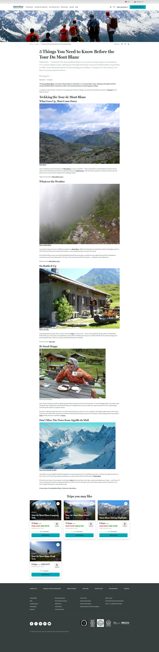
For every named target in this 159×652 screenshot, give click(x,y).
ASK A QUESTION (137, 7)
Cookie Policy (58, 606)
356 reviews (114, 531)
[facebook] (31, 623)
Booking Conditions (60, 598)
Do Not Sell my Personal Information (114, 601)
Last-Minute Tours (54, 7)
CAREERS (126, 588)
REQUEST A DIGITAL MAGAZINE (52, 588)
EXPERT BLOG (99, 588)
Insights (37, 44)
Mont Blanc (67, 169)
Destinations (29, 7)
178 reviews (46, 531)
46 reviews (45, 571)
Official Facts (58, 603)
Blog (76, 7)
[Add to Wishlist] (58, 503)
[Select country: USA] (127, 2)
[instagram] (40, 623)
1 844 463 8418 (122, 7)
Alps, (73, 333)
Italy (41, 415)
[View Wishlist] (114, 7)
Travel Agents (33, 606)
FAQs (31, 601)
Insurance (32, 609)
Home (31, 44)
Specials (71, 7)
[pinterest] (45, 623)
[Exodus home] (18, 7)
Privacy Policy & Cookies (61, 601)
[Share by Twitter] (128, 44)
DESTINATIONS (113, 588)
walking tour (80, 171)
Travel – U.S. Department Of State (113, 603)
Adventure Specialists (85, 601)
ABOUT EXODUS (71, 588)
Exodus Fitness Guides (85, 603)
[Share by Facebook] (125, 44)
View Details (45, 535)
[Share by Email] (122, 44)
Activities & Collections (41, 7)
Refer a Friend (108, 598)
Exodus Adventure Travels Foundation (89, 606)
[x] (36, 623)
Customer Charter (59, 609)
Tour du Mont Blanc (48, 84)
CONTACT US (33, 588)
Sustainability (33, 598)
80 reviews (79, 531)
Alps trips (52, 342)
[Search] (111, 7)
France (63, 415)
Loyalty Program (34, 603)
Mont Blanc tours (57, 177)
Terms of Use (83, 598)
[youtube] (49, 623)
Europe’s (110, 90)
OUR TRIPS (85, 588)
